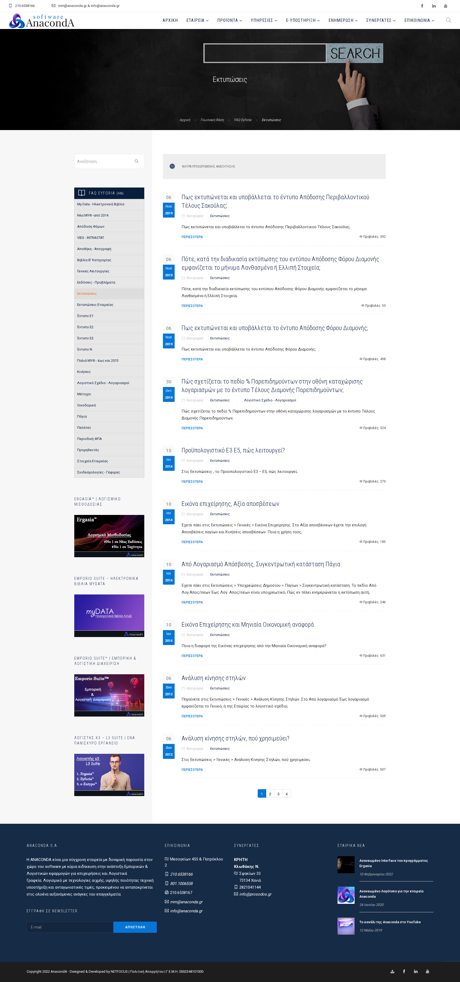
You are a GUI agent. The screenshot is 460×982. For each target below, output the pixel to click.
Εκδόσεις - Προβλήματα (96, 282)
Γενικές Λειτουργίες (93, 271)
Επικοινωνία (417, 20)
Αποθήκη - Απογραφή (94, 249)
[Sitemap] (392, 971)
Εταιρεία (195, 20)
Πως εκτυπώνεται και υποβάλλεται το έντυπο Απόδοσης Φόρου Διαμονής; (275, 328)
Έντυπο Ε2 (85, 327)
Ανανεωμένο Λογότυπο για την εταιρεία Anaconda (391, 893)
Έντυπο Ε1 (85, 316)
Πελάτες (84, 428)
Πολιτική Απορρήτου (147, 971)
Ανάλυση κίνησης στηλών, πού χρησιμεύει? (235, 738)
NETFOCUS (120, 971)
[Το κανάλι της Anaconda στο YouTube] (346, 925)
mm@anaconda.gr (186, 902)
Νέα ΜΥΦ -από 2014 (92, 215)
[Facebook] (404, 971)
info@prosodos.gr (255, 894)
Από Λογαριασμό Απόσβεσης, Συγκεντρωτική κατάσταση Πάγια (261, 564)
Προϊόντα (227, 20)
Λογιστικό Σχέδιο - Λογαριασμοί (103, 383)
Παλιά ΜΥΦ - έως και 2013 (97, 361)
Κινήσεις (84, 372)
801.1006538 (181, 883)
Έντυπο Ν (84, 349)
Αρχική (170, 20)
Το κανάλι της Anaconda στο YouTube (390, 922)
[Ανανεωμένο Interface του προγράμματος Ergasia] (346, 864)
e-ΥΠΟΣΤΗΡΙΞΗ (301, 20)
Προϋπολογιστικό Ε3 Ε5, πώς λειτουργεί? (233, 450)
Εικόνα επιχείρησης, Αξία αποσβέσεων (230, 503)
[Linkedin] (416, 971)
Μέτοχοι (84, 394)
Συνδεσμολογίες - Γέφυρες (98, 472)
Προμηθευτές (88, 450)
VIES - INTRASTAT (90, 238)
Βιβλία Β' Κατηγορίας (94, 260)
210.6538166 (181, 874)
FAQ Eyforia (242, 120)
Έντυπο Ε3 (85, 338)
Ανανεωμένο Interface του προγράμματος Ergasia (393, 863)
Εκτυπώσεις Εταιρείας (95, 305)
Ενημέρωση (341, 20)
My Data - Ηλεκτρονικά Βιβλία (100, 204)
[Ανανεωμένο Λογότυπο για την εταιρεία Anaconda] (346, 895)
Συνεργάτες (379, 20)
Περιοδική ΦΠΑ (89, 439)
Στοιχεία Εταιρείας (92, 461)
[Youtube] (427, 971)
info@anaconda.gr (186, 911)
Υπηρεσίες (262, 20)
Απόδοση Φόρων (90, 226)
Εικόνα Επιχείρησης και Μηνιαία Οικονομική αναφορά (248, 624)
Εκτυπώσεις (87, 294)
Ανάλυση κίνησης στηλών (214, 678)
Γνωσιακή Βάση (212, 120)
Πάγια (82, 416)
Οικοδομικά (86, 405)
